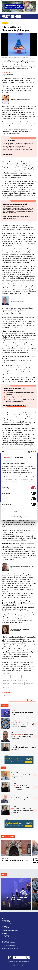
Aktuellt (5, 23)
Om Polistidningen (11, 915)
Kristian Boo (6, 683)
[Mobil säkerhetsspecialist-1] (19, 760)
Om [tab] (31, 457)
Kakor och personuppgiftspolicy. (10, 948)
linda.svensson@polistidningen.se (10, 923)
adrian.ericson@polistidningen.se (10, 938)
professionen (29, 683)
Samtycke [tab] (7, 457)
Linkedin (23, 965)
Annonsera (25, 915)
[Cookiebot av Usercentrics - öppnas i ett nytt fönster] (28, 452)
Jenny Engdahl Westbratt (10, 680)
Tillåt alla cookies (19, 512)
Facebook (13, 700)
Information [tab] (19, 457)
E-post (32, 700)
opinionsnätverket (18, 683)
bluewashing (6, 677)
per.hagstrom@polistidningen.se (10, 930)
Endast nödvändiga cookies (19, 517)
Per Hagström (7, 72)
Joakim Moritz (23, 680)
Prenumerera (19, 915)
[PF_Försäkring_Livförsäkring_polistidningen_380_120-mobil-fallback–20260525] (19, 6)
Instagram (17, 965)
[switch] (33, 493)
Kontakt (4, 915)
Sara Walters (6, 687)
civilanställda (16, 677)
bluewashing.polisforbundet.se (16, 405)
